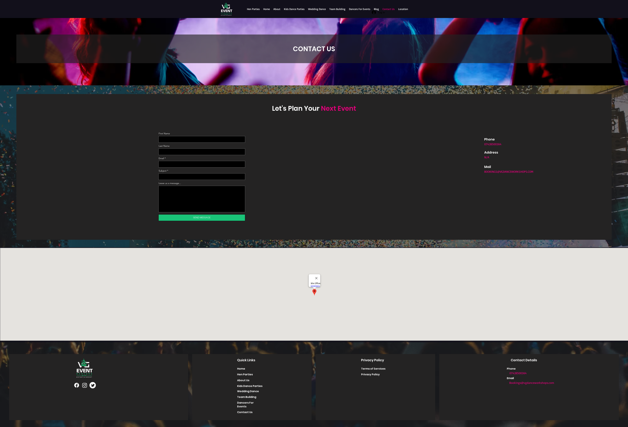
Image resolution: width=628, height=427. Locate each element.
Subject (162, 171)
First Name (164, 133)
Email (161, 158)
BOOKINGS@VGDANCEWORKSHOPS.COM (508, 171)
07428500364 (518, 373)
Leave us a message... (170, 183)
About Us (243, 380)
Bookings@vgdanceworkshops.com (531, 382)
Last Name (164, 146)
